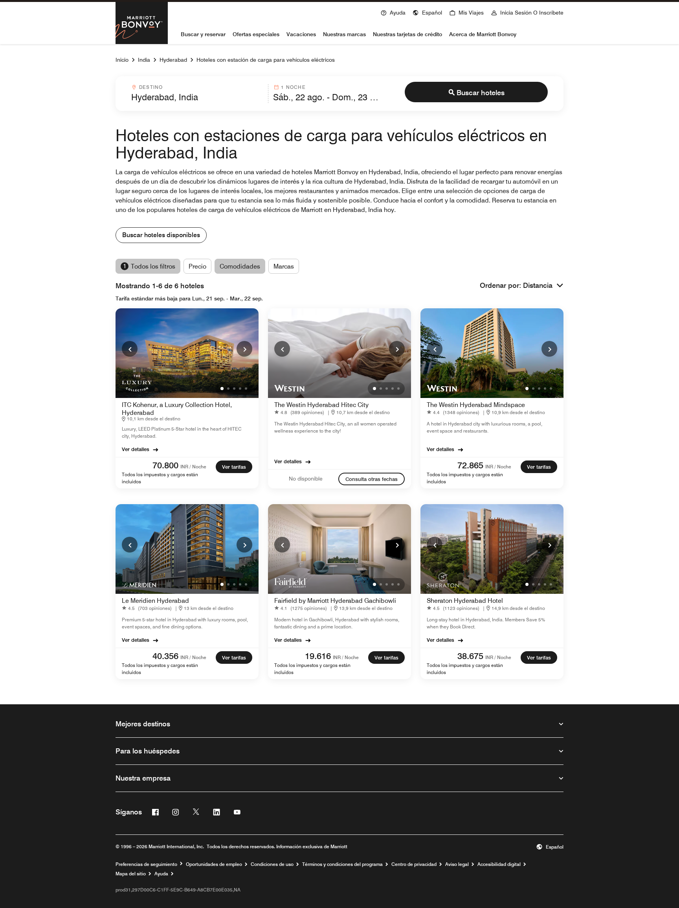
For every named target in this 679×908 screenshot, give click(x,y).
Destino (151, 87)
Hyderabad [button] (173, 60)
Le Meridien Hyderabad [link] (155, 600)
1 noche (293, 87)
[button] (427, 11)
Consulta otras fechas (371, 479)
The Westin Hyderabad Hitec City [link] (321, 405)
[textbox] (197, 97)
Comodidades (240, 266)
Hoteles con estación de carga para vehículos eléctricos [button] (265, 60)
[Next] (244, 349)
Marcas (283, 266)
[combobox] (197, 93)
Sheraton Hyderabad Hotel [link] (465, 600)
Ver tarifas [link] (234, 467)
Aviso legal (457, 864)
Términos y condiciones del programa (342, 864)
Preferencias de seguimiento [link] (146, 864)
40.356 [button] (165, 656)
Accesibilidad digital (499, 864)
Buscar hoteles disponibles (161, 235)
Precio (197, 266)
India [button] (144, 60)
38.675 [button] (470, 656)
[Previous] (130, 349)
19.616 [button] (318, 656)
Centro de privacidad (414, 864)
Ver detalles (135, 449)
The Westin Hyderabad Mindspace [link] (476, 405)
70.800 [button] (165, 465)
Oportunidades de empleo (214, 864)
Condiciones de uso (272, 864)
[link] (164, 465)
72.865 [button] (470, 465)
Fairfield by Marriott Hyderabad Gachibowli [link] (335, 600)
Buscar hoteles (481, 92)
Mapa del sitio (131, 874)
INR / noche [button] (193, 467)
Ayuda (161, 874)
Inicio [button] (122, 60)
